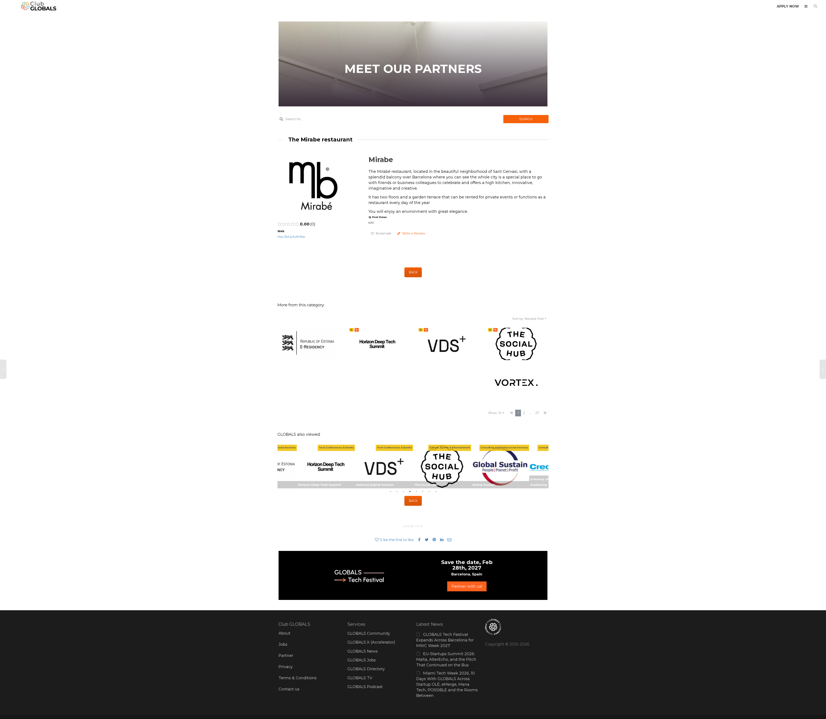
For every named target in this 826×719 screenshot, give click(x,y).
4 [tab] (410, 491)
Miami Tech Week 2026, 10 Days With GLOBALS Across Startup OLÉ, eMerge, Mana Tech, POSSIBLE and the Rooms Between (447, 684)
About (284, 633)
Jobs (283, 644)
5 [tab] (416, 491)
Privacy (286, 666)
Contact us (289, 689)
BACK (413, 272)
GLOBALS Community (368, 633)
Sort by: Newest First (528, 319)
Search (526, 119)
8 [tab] (435, 491)
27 (537, 413)
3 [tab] (403, 491)
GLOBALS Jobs (361, 660)
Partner (286, 655)
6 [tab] (423, 491)
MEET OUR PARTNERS (413, 68)
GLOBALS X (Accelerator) (371, 642)
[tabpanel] (442, 466)
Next (544, 466)
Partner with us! (467, 586)
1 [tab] (390, 491)
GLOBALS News (362, 651)
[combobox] (390, 119)
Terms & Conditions (298, 678)
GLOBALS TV (359, 678)
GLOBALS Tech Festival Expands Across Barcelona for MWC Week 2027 (445, 640)
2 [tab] (397, 491)
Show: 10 (495, 413)
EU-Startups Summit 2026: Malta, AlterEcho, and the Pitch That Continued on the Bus (446, 659)
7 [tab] (429, 491)
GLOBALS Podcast (365, 686)
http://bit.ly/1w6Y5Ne (291, 236)
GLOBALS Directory (366, 669)
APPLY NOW (788, 6)
